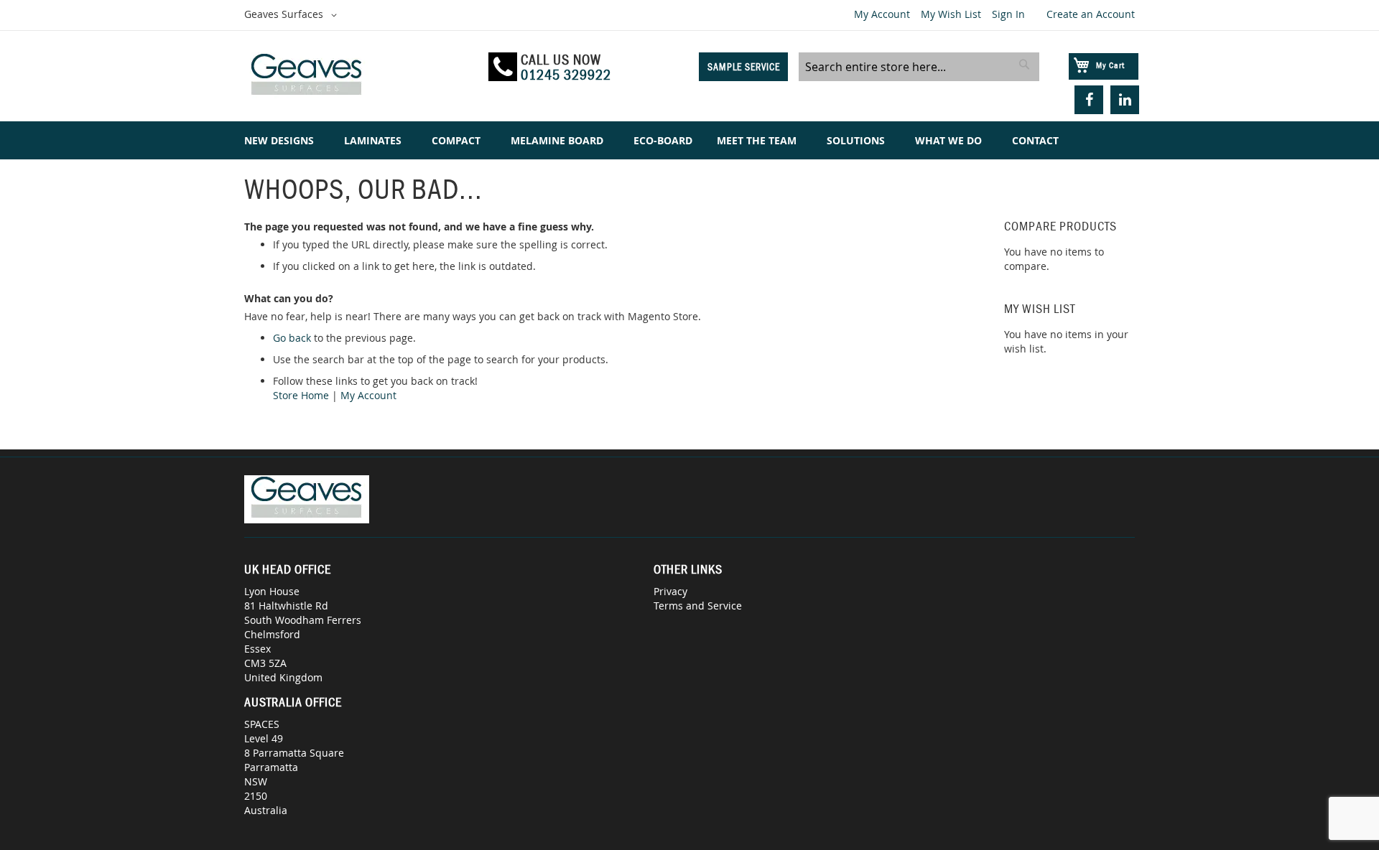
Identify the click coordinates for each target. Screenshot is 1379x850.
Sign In (1008, 14)
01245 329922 (566, 75)
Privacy (670, 591)
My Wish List (951, 14)
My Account (882, 14)
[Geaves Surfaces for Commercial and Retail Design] (359, 76)
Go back (292, 338)
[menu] (689, 140)
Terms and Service (698, 605)
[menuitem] (282, 140)
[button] (293, 15)
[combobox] (919, 66)
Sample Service (743, 67)
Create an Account (1090, 14)
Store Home (301, 395)
